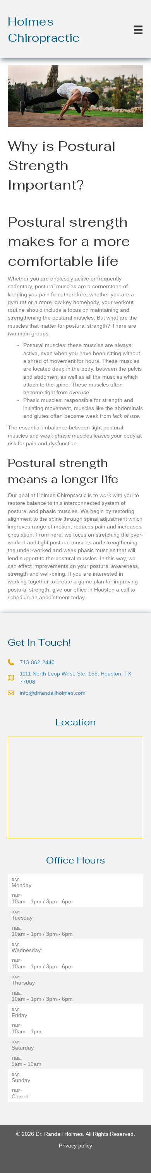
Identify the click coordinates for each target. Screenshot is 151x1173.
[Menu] (138, 29)
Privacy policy (75, 1145)
